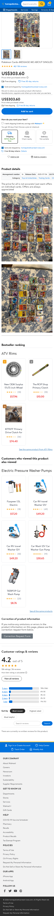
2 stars (5, 698)
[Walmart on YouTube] (15, 891)
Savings (35, 9)
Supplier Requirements (12, 783)
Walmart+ (7, 806)
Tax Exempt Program (11, 840)
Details (24, 151)
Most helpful (9, 717)
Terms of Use (8, 850)
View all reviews (11, 678)
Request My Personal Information (17, 862)
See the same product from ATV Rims (35, 449)
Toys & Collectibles (29, 178)
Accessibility (8, 832)
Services (24, 9)
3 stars (5, 695)
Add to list (14, 156)
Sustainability (8, 779)
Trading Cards (44, 178)
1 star (5, 701)
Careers (6, 767)
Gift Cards (7, 810)
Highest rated (35, 711)
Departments (11, 9)
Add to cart (27, 111)
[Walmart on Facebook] (4, 891)
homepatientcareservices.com (34, 86)
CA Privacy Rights (10, 858)
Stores (5, 797)
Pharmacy (7, 824)
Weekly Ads (38, 749)
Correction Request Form (17, 636)
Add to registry (40, 156)
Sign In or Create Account (19, 745)
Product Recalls (9, 836)
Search (47, 723)
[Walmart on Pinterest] (20, 891)
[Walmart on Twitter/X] (10, 891)
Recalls (6, 828)
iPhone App (8, 876)
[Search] (41, 4)
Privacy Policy (9, 854)
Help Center (44, 745)
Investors (7, 775)
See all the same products (41, 611)
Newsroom (7, 771)
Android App (8, 880)
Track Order (20, 749)
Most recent (17, 711)
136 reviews (22, 66)
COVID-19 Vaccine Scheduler (15, 819)
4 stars (5, 692)
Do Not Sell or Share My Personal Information (22, 866)
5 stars (5, 688)
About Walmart (9, 763)
